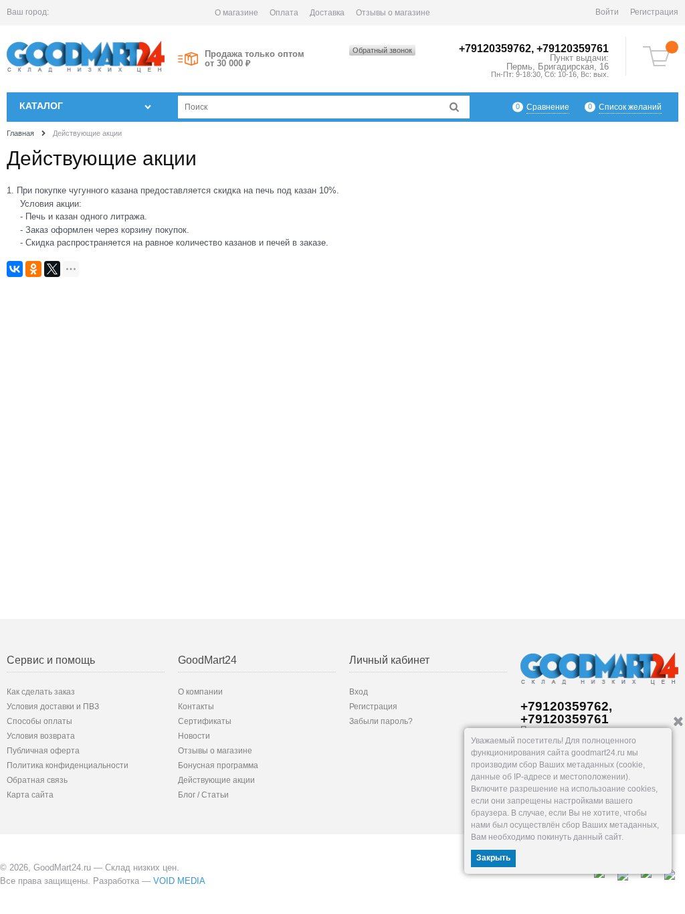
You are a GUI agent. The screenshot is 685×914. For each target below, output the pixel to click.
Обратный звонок (382, 50)
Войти (607, 12)
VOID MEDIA (179, 881)
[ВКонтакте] (15, 269)
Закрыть (493, 857)
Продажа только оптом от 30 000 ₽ (254, 59)
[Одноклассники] (33, 269)
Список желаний (630, 107)
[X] (52, 269)
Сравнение (547, 107)
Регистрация (654, 12)
